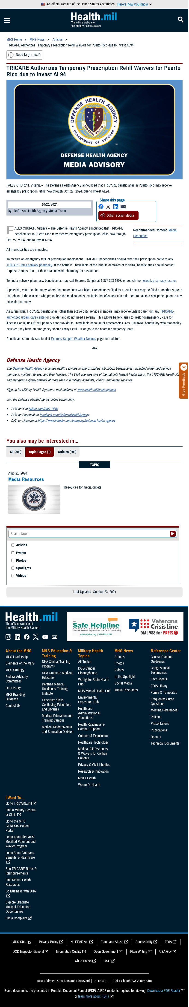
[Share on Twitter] (108, 206)
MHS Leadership (17, 657)
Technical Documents (165, 743)
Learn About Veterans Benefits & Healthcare (20, 855)
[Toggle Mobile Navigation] (7, 20)
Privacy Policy (48, 942)
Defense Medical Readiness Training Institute (55, 689)
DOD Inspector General (28, 951)
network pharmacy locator (159, 280)
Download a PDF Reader (163, 990)
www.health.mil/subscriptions (96, 390)
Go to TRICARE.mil (19, 803)
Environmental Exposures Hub (88, 699)
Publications (159, 730)
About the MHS (19, 650)
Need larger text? (28, 54)
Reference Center (166, 650)
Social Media (123, 683)
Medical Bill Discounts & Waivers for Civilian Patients (93, 753)
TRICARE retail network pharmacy (29, 265)
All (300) (15, 452)
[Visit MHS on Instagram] (8, 638)
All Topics (84, 661)
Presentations (160, 723)
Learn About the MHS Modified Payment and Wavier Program (20, 842)
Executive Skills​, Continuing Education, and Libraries (56, 705)
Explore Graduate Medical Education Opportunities (18, 907)
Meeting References (164, 710)
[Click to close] (183, 367)
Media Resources (26, 479)
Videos (21, 576)
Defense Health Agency (28, 368)
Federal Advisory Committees (17, 679)
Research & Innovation (93, 771)
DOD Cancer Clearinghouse (87, 670)
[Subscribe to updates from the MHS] (54, 638)
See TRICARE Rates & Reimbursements (21, 871)
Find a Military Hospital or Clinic (21, 812)
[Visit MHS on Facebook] (27, 638)
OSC (107, 961)
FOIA (168, 942)
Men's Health (87, 778)
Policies (156, 717)
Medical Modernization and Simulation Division (57, 729)
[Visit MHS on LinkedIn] (17, 638)
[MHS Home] (34, 629)
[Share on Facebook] (100, 206)
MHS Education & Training (57, 653)
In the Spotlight (125, 676)
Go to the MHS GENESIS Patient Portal (18, 826)
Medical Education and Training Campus (57, 718)
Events (21, 553)
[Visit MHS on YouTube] (45, 638)
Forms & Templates (164, 692)
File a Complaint (16, 918)
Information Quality (68, 951)
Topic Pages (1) (39, 452)
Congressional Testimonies (160, 670)
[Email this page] (123, 206)
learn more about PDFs (93, 996)
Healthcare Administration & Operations (89, 713)
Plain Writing (138, 951)
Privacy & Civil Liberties (94, 764)
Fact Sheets (159, 679)
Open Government (106, 951)
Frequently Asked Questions (162, 701)
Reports (156, 737)
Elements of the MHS (20, 663)
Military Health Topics (90, 653)
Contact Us (13, 705)
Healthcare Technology (93, 742)
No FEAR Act (80, 942)
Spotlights (23, 568)
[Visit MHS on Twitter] (36, 638)
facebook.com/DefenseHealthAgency (64, 415)
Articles (21, 545)
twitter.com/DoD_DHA (43, 409)
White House (83, 961)
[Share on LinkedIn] (115, 206)
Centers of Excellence (93, 736)
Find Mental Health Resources (18, 882)
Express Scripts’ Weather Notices (73, 339)
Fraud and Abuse (112, 942)
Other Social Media (120, 215)
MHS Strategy (15, 670)
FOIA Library (159, 686)
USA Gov (165, 951)
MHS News (124, 650)
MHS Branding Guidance (15, 697)
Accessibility (144, 942)
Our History (13, 688)
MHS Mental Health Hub (94, 691)
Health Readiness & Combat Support (91, 726)
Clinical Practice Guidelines (161, 659)
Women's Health (89, 785)
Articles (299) (67, 452)
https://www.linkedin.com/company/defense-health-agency (76, 420)
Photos (21, 560)
